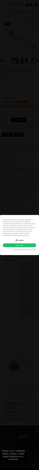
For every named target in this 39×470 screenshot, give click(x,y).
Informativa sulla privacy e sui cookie (25, 250)
